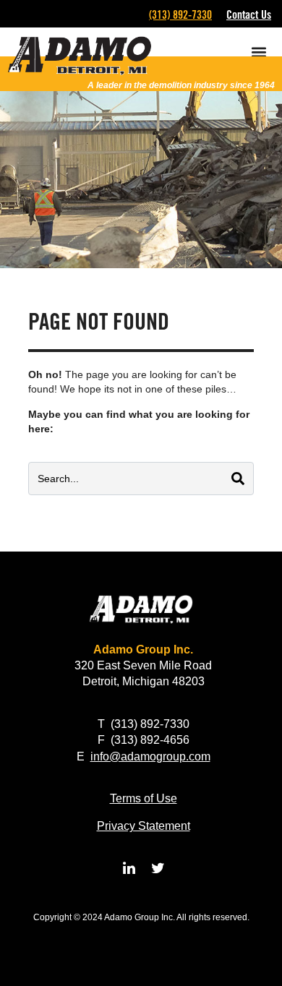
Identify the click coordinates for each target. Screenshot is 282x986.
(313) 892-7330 (180, 15)
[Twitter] (157, 868)
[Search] (238, 478)
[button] (258, 52)
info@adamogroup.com (150, 756)
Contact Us (248, 15)
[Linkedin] (128, 868)
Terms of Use (143, 798)
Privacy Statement (143, 826)
